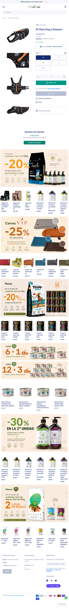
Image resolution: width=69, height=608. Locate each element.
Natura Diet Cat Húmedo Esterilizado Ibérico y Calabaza (25, 404)
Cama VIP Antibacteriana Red (5, 271)
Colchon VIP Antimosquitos (28, 271)
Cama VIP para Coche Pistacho (16, 271)
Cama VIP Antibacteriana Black (52, 271)
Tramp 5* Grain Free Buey (4, 335)
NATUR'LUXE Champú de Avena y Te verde (40, 206)
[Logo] (34, 7)
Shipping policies (29, 565)
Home (4, 18)
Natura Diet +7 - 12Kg (4, 539)
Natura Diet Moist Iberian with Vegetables (63, 541)
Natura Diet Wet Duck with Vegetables (40, 541)
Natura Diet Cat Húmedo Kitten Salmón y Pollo (59, 404)
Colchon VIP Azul (40, 271)
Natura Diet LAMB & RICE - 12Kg (16, 540)
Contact (27, 569)
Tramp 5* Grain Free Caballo (16, 335)
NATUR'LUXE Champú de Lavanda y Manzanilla (52, 206)
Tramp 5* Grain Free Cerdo (63, 335)
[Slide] (65, 53)
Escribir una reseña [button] (34, 142)
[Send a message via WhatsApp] (66, 598)
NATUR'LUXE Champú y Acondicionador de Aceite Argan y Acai (64, 474)
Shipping (38, 38)
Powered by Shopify (20, 595)
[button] (39, 102)
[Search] (4, 12)
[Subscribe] (64, 564)
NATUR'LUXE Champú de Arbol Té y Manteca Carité (4, 473)
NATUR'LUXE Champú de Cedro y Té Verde (28, 472)
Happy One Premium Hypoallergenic (16, 206)
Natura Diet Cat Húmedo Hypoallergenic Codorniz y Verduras (43, 404)
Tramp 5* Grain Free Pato (40, 335)
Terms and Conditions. (54, 88)
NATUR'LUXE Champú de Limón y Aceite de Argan (63, 206)
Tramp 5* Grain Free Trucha (52, 335)
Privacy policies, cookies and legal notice (34, 560)
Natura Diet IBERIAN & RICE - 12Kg (28, 540)
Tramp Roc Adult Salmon (28, 205)
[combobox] (34, 12)
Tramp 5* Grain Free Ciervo (28, 335)
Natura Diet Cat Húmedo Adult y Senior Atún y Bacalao (7, 404)
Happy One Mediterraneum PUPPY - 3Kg (5, 206)
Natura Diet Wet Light (52, 539)
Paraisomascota (11, 595)
